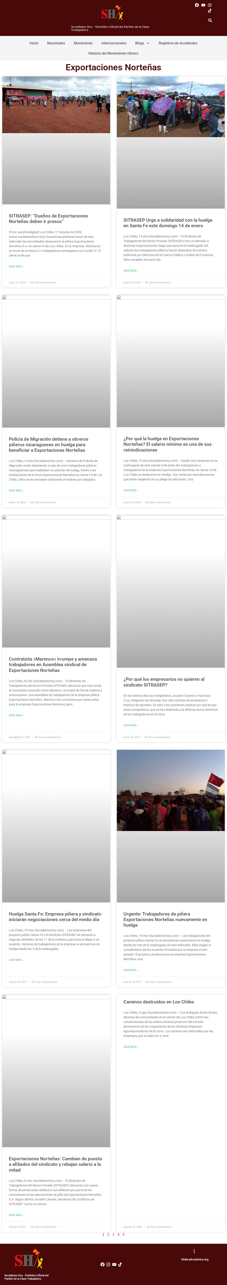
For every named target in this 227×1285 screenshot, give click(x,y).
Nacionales (56, 43)
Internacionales (114, 43)
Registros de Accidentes (178, 43)
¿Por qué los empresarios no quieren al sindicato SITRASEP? (163, 682)
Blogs (139, 43)
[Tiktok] (210, 10)
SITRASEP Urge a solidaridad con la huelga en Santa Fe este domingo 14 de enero (167, 222)
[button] (210, 20)
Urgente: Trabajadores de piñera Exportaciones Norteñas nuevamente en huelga (165, 919)
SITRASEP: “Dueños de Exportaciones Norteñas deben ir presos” (48, 218)
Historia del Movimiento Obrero (113, 53)
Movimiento (83, 43)
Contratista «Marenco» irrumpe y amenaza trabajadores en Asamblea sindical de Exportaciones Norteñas (53, 664)
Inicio (34, 43)
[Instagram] (210, 5)
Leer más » (16, 266)
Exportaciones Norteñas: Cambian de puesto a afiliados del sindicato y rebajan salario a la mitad (55, 1164)
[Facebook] (197, 5)
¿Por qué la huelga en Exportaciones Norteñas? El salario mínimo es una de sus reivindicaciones (167, 444)
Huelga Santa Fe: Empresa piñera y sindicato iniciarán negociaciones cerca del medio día (55, 916)
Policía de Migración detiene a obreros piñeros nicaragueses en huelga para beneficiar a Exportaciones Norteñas (48, 444)
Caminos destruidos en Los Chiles (158, 1002)
